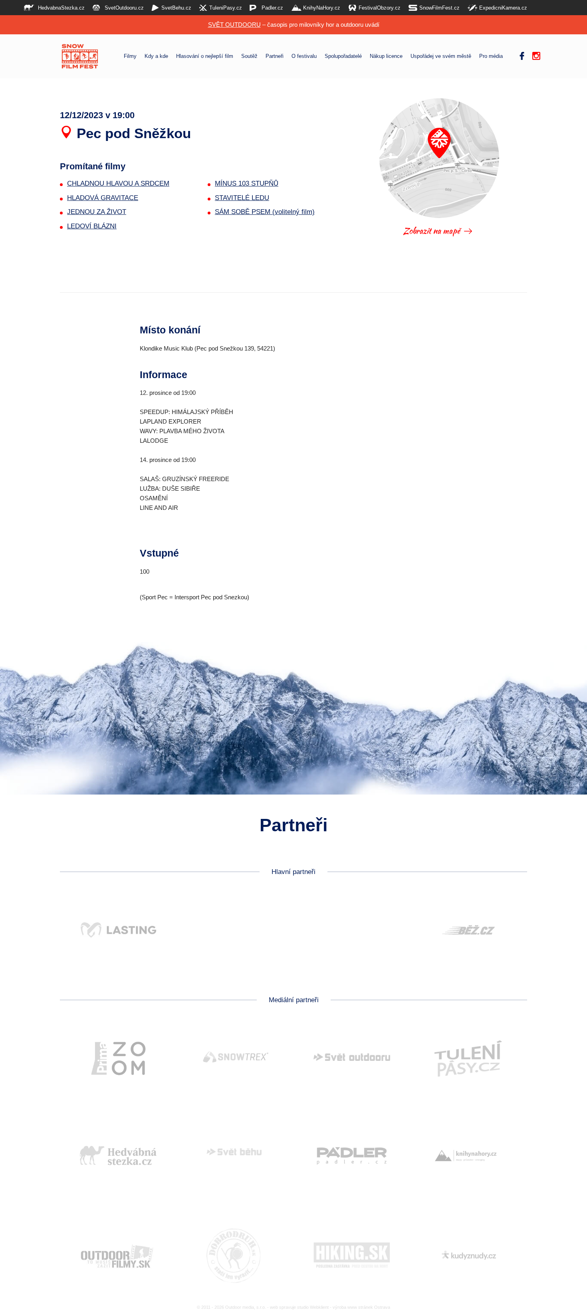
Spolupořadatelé (343, 56)
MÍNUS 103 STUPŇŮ (246, 183)
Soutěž (249, 56)
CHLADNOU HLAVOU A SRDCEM (118, 183)
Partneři (275, 56)
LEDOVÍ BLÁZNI (92, 226)
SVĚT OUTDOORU (234, 24)
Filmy (130, 56)
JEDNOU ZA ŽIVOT (96, 212)
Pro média (491, 56)
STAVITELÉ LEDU (242, 198)
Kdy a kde (156, 56)
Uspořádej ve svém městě (441, 56)
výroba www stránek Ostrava (361, 1307)
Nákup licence (386, 56)
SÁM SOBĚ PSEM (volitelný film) (265, 212)
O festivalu (304, 56)
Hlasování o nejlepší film (204, 56)
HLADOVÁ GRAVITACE (102, 198)
